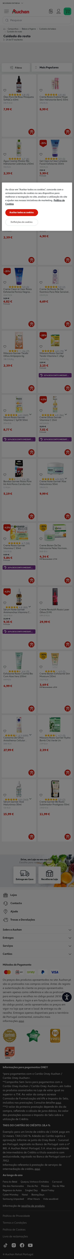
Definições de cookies (22, 222)
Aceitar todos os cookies (21, 212)
